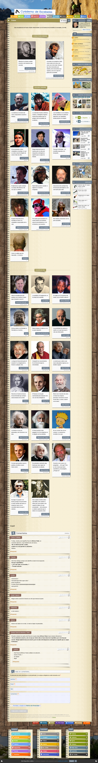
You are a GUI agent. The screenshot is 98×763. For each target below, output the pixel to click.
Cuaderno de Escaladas (36, 12)
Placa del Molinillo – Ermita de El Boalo (85, 133)
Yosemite (79, 751)
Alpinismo (21, 734)
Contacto (79, 722)
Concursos (50, 754)
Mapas (70, 16)
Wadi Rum (79, 747)
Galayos (79, 744)
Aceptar (72, 761)
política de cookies (63, 761)
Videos (64, 16)
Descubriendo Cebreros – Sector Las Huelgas (85, 139)
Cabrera (79, 737)
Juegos (50, 751)
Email (12, 684)
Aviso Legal (61, 722)
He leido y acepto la (26, 705)
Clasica (28, 16)
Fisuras (43, 16)
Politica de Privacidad (32, 705)
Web (11, 689)
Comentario (14, 694)
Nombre (13, 679)
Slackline (21, 754)
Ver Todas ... (79, 754)
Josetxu (81, 39)
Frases (52, 722)
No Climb (50, 747)
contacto (54, 717)
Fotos (50, 16)
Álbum (84, 16)
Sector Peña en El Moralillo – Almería (85, 146)
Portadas (44, 722)
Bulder (22, 16)
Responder (14, 551)
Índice (36, 722)
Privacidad (70, 722)
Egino (79, 740)
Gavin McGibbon (80, 45)
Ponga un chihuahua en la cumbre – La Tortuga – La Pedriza (85, 154)
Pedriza (79, 734)
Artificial (15, 16)
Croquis (57, 16)
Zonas (78, 16)
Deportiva (36, 16)
